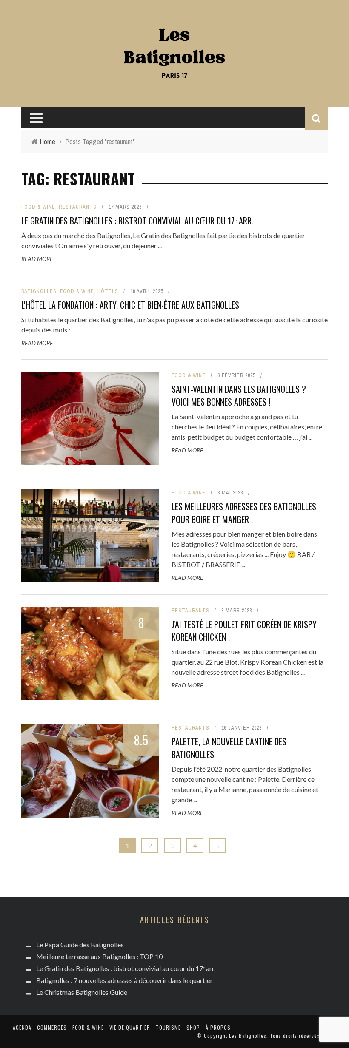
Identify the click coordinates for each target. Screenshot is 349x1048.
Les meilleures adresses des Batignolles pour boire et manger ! (244, 512)
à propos (218, 1027)
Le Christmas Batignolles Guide (81, 992)
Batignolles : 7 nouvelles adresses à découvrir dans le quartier (124, 980)
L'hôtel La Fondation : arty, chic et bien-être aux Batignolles (130, 304)
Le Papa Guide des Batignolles (80, 944)
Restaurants (78, 207)
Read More (37, 258)
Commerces (52, 1027)
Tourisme (168, 1027)
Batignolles (39, 291)
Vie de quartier (129, 1027)
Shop (193, 1027)
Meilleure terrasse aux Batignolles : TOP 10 (99, 956)
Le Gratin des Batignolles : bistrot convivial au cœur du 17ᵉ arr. (137, 220)
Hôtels (107, 291)
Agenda (22, 1027)
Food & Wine (38, 207)
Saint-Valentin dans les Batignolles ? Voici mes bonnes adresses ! (239, 395)
